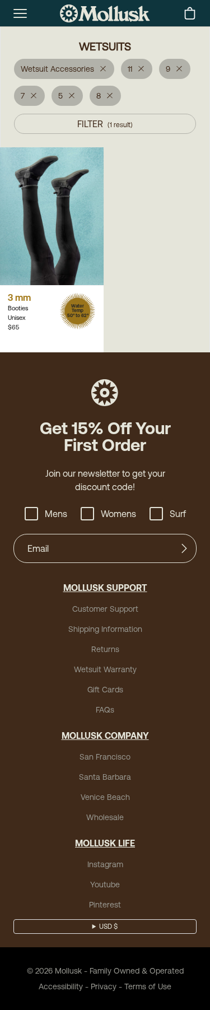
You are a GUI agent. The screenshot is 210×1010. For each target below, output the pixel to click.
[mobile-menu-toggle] (20, 13)
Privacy (103, 986)
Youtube (105, 884)
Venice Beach (105, 797)
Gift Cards (105, 689)
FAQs (105, 709)
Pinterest (105, 904)
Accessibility (61, 986)
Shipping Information (105, 629)
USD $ (108, 926)
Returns (105, 649)
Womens (118, 514)
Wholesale (105, 817)
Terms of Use (147, 986)
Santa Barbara (105, 776)
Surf (178, 514)
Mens (56, 514)
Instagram (105, 864)
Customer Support (105, 608)
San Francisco (105, 756)
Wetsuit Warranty (105, 669)
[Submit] (184, 548)
